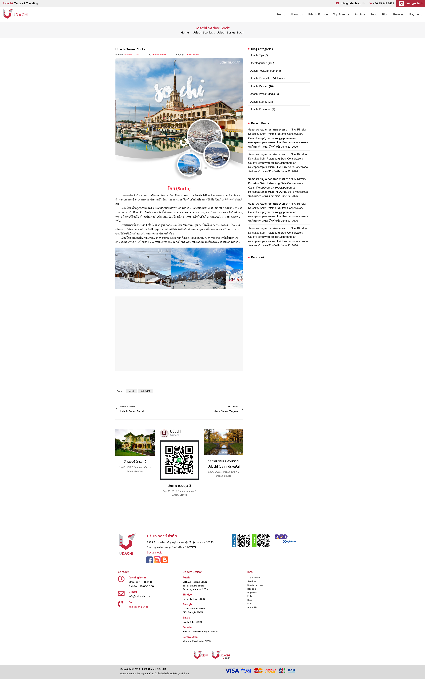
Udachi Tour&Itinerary (262, 70)
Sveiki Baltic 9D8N (192, 622)
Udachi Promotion (260, 109)
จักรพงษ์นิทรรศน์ (135, 461)
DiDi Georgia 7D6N (193, 612)
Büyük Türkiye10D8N (194, 599)
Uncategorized (258, 63)
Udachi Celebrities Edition (265, 78)
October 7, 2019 (133, 54)
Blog (249, 600)
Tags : (119, 390)
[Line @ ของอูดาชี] (179, 454)
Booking (251, 588)
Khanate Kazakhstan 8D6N (197, 641)
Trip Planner (253, 577)
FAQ (249, 603)
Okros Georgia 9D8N (194, 608)
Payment (252, 592)
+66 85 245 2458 (383, 3)
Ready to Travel (255, 585)
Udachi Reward (259, 86)
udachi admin (159, 54)
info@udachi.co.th (353, 3)
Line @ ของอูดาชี (179, 485)
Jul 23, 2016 (214, 472)
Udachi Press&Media (262, 94)
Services (251, 581)
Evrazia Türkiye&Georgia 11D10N (200, 631)
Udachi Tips (257, 55)
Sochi (131, 391)
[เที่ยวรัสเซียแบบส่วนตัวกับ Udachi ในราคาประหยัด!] (223, 442)
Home (185, 32)
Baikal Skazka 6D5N (193, 585)
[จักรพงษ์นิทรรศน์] (135, 442)
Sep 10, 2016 (170, 491)
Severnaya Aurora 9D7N (195, 589)
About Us (252, 607)
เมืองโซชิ (145, 391)
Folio (250, 596)
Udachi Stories (203, 32)
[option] (143, 268)
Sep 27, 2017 (126, 467)
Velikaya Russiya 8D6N (195, 582)
